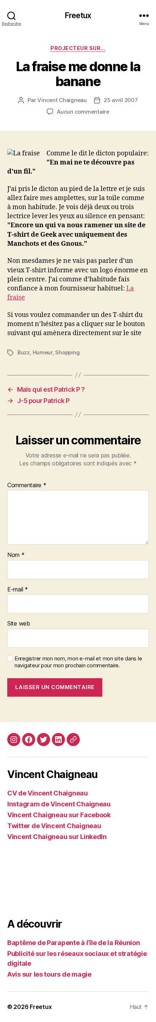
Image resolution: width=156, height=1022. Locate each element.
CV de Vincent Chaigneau (47, 793)
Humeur (43, 352)
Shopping (67, 352)
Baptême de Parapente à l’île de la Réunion (73, 942)
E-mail (17, 589)
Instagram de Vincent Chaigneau (59, 804)
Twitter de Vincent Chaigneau (54, 826)
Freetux (78, 15)
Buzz (23, 352)
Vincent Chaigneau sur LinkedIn (57, 836)
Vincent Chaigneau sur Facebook (59, 815)
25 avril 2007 (121, 100)
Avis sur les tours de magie (49, 974)
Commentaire (26, 485)
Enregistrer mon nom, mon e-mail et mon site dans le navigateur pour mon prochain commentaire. (78, 662)
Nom (16, 555)
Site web (18, 623)
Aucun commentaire (83, 111)
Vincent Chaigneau (62, 100)
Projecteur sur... (78, 48)
